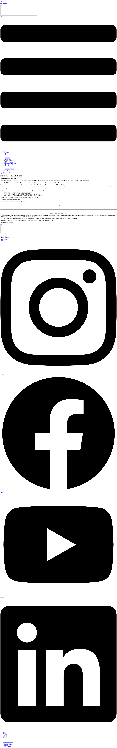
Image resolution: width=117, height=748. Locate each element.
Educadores (7, 154)
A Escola (7, 152)
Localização (7, 155)
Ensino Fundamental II (9, 165)
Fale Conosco (5, 170)
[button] (58, 83)
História (6, 153)
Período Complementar (9, 169)
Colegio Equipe (3, 3)
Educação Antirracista (9, 168)
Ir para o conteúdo (3, 1)
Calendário (7, 158)
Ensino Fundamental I (9, 164)
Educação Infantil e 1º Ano (10, 163)
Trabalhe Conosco (8, 160)
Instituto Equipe (8, 159)
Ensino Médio (8, 166)
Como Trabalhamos (9, 162)
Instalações (7, 157)
